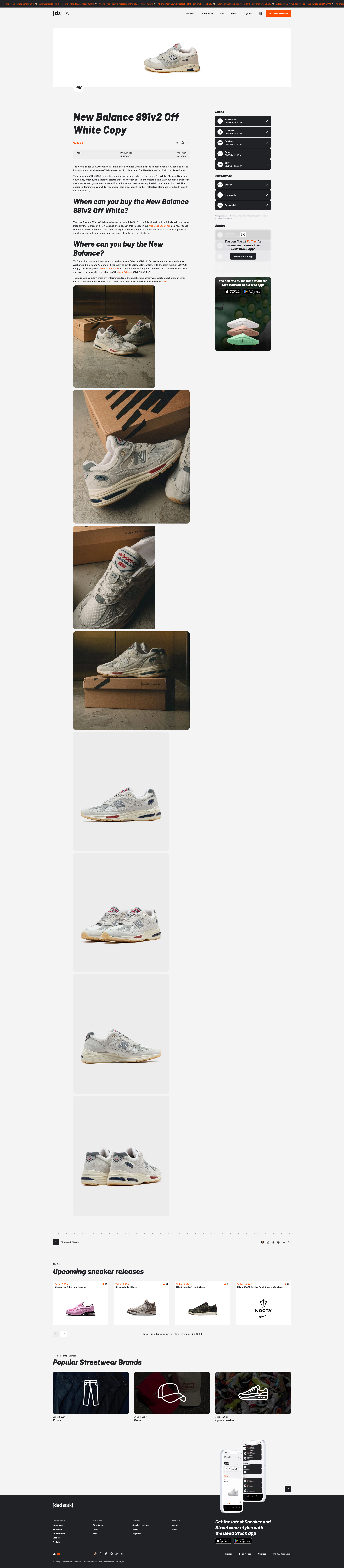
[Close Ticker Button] (289, 3)
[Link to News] (67, 13)
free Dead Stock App (160, 225)
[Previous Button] (56, 1334)
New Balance (125, 272)
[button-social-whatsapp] (278, 1242)
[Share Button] (177, 142)
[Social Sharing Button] (56, 1242)
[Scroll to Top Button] (288, 1489)
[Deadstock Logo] (58, 13)
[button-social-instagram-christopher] (262, 1242)
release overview (108, 268)
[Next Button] (63, 1334)
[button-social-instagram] (268, 1242)
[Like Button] (188, 142)
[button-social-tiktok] (284, 1242)
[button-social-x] (289, 1242)
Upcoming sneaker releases (98, 1271)
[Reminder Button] (182, 142)
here (164, 281)
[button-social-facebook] (273, 1242)
